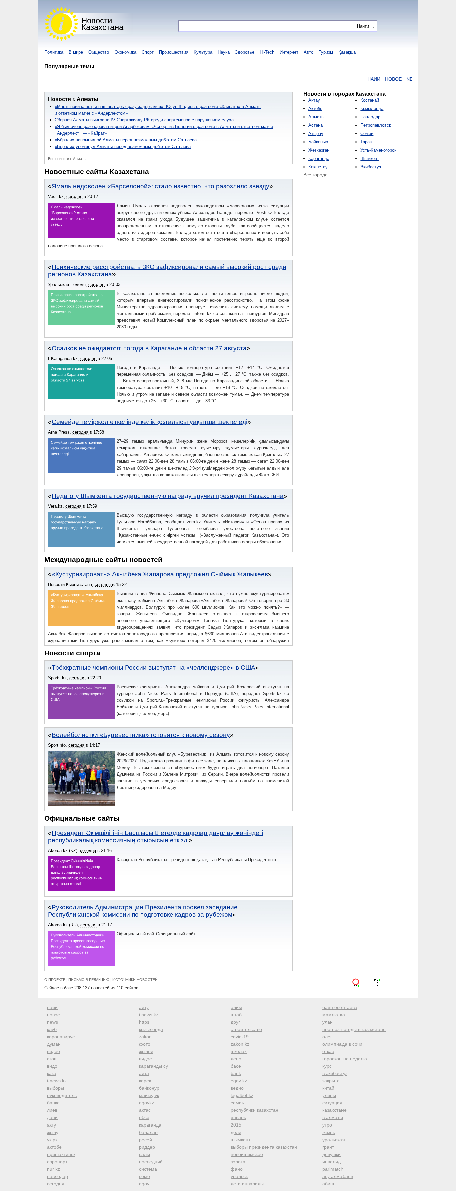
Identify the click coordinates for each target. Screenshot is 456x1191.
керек (145, 1080)
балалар (148, 1132)
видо (52, 1066)
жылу (52, 1132)
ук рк (52, 1139)
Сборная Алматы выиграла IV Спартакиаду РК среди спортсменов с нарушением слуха (144, 119)
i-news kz (57, 1080)
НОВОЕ (376, 79)
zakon (145, 1036)
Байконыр (318, 141)
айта (144, 1073)
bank (236, 1073)
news (52, 1022)
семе (144, 1176)
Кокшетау (318, 166)
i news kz (148, 1014)
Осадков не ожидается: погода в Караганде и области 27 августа (149, 348)
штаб (236, 1014)
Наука (224, 52)
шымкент (240, 1139)
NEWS (396, 79)
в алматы (332, 1117)
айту (144, 1007)
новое (53, 1014)
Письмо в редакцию (88, 980)
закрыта (331, 1080)
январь (238, 1117)
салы (144, 1154)
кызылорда (151, 1029)
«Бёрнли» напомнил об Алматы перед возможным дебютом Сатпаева (126, 139)
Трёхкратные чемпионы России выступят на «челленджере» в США (153, 667)
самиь (237, 1102)
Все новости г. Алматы (67, 159)
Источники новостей (135, 980)
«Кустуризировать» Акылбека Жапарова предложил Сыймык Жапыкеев (160, 574)
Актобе (315, 108)
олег (327, 1036)
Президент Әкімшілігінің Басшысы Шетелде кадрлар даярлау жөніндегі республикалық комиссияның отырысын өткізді (155, 836)
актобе (54, 1147)
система (148, 1169)
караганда (150, 1125)
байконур (149, 1088)
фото (144, 1044)
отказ (328, 1051)
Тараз (366, 141)
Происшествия (173, 52)
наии (52, 1007)
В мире (76, 52)
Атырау (315, 133)
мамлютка (333, 1014)
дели (236, 1132)
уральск (239, 1176)
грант (328, 1147)
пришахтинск (61, 1154)
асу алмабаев (337, 1176)
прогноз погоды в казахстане (354, 1029)
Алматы (316, 116)
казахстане (334, 1110)
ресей (145, 1139)
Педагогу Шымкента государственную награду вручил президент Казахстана (168, 495)
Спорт (148, 52)
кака (51, 1073)
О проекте (54, 980)
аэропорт (57, 1161)
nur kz (53, 1169)
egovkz (146, 1102)
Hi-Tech (267, 52)
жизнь (328, 1132)
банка (53, 1102)
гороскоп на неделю (344, 1058)
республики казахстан (254, 1110)
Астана (315, 125)
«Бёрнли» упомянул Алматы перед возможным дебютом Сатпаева (123, 146)
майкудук (149, 1095)
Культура (203, 52)
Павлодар (370, 116)
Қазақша (347, 52)
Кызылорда (371, 108)
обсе (144, 1117)
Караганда (318, 158)
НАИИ (356, 79)
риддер (147, 1147)
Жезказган (318, 150)
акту (51, 1125)
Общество (98, 52)
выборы (55, 1088)
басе (236, 1066)
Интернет (289, 52)
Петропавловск (375, 125)
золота (238, 1161)
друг (235, 1022)
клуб (52, 1029)
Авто (308, 52)
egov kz (239, 1080)
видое (145, 1058)
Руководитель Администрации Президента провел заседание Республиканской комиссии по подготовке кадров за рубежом (143, 911)
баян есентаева (339, 1007)
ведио (237, 1088)
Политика (53, 52)
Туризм (326, 52)
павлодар (57, 1176)
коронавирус (61, 1036)
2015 (236, 1125)
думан (54, 1044)
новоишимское (247, 1154)
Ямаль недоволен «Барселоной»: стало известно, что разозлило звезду (160, 186)
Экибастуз (370, 166)
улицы (329, 1095)
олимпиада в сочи (342, 1044)
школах (239, 1051)
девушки (331, 1154)
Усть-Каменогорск (378, 150)
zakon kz (240, 1044)
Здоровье (244, 52)
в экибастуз (334, 1073)
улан (327, 1022)
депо (236, 1058)
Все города (315, 174)
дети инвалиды (247, 1183)
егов (51, 1058)
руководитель (62, 1095)
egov (144, 1183)
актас (145, 1110)
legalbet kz (242, 1095)
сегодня (55, 1183)
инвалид (331, 1161)
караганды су (153, 1066)
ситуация (332, 1102)
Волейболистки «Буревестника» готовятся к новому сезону (141, 734)
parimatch (333, 1169)
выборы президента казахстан (264, 1147)
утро (327, 1125)
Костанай (369, 100)
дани (52, 1117)
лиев (52, 1110)
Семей (366, 133)
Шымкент (369, 158)
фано (237, 1169)
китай (328, 1088)
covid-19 (240, 1036)
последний (151, 1161)
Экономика (125, 52)
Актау (314, 100)
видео (53, 1051)
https (144, 1022)
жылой (146, 1051)
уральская (333, 1139)
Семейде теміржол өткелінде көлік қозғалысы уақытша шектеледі (149, 421)
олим (236, 1007)
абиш (328, 1183)
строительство (246, 1029)
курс (327, 1066)
